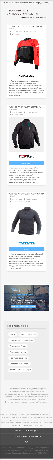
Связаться (26, 163)
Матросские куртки (28, 334)
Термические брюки (18, 346)
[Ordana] (26, 242)
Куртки (12, 334)
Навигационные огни (18, 358)
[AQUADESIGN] (26, 75)
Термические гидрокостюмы (21, 340)
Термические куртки (18, 352)
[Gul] (26, 156)
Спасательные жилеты (19, 364)
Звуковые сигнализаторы (20, 370)
